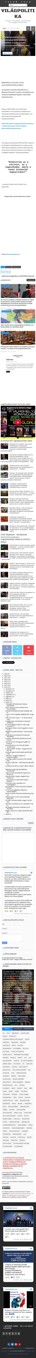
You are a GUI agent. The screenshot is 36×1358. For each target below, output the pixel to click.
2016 (5, 687)
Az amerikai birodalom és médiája (12, 958)
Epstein (14, 1067)
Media (14, 1103)
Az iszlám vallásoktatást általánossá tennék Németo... (18, 739)
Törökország (17, 1134)
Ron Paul (17, 1119)
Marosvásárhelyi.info (13, 254)
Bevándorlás (7, 1048)
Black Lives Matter (18, 1051)
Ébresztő (14, 1140)
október (8, 693)
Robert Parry (7, 1119)
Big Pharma (17, 1048)
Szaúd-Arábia (22, 1125)
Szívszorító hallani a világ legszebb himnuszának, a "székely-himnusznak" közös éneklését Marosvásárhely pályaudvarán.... (18, 126)
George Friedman (18, 1079)
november (9, 691)
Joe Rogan (6, 1094)
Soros (5, 1122)
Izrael (11, 1091)
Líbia (16, 1100)
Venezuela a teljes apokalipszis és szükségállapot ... (15, 784)
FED (29, 1070)
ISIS (16, 1085)
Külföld (27, 1097)
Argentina (15, 1042)
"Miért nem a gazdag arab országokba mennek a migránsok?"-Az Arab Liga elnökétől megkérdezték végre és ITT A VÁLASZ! (18, 625)
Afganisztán (25, 1033)
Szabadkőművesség (9, 1125)
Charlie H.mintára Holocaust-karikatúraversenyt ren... (19, 794)
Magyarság (6, 1103)
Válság (29, 1137)
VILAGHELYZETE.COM (19, 1348)
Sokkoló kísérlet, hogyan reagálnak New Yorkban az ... (17, 777)
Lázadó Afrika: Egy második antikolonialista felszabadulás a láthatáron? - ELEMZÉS (21, 467)
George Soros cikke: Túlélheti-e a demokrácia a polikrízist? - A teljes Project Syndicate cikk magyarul (22, 493)
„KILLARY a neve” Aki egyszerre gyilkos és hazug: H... (17, 742)
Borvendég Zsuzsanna (21, 1054)
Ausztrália (6, 1045)
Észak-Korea (7, 1143)
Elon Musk (6, 1067)
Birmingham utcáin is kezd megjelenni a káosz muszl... (19, 728)
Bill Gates (6, 1051)
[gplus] (11, 2)
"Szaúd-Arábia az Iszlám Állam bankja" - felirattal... (17, 780)
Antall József (6, 286)
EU (23, 1064)
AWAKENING (15, 1033)
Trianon (29, 1128)
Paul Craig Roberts (9, 1116)
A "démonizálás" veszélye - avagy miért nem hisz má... (18, 749)
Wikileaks (6, 1140)
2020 (5, 679)
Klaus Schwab (24, 1094)
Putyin (26, 1116)
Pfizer (20, 1116)
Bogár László (7, 1054)
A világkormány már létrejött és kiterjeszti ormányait (17, 722)
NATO (4, 1106)
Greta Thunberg (18, 1082)
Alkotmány (5, 333)
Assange (23, 1042)
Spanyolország (14, 1122)
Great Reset (7, 1082)
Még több (31, 280)
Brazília (13, 1057)
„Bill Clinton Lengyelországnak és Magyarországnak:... (15, 756)
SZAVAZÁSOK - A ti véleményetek (28, 1029)
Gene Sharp (22, 1076)
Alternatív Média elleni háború (13, 1039)
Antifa (27, 1039)
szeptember (9, 694)
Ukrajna (5, 1137)
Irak (25, 1088)
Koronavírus (7, 1097)
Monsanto (28, 1103)
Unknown (9, 360)
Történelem (6, 1134)
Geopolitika (7, 1079)
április (7, 814)
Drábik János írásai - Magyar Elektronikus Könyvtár (17, 959)
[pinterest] (14, 2)
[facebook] (6, 2)
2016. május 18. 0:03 (12, 361)
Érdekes (22, 1140)
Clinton (16, 1060)
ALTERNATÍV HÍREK (5, 1351)
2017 (5, 685)
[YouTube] (23, 1343)
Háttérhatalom (7, 1085)
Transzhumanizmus (18, 1128)
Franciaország (21, 1073)
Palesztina (27, 1112)
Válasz (8, 371)
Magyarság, (24, 50)
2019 (5, 681)
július (7, 698)
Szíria (30, 1125)
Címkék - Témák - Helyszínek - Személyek (7, 1029)
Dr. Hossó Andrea (26, 1060)
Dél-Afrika (17, 1064)
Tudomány (25, 1131)
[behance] (24, 2)
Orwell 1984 (18, 1112)
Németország (24, 1106)
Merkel (20, 1103)
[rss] (22, 2)
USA (25, 1134)
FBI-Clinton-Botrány (19, 1070)
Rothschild (25, 1119)
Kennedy (14, 1094)
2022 (5, 676)
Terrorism (6, 1128)
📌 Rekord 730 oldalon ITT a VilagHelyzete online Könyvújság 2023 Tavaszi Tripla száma (21, 634)
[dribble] (19, 1)
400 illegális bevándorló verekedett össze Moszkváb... (17, 808)
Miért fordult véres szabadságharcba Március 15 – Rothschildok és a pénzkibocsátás (17, 326)
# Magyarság (16, 267)
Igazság (21, 1085)
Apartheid (6, 1042)
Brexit (20, 1057)
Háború (27, 1082)
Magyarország (6, 311)
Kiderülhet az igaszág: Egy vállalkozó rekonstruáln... (16, 770)
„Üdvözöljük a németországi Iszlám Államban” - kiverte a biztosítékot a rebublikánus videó (22, 547)
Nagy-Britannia (13, 1106)
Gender (13, 1076)
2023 (5, 674)
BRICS (14, 1045)
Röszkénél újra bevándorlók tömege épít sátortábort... (17, 735)
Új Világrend (18, 1146)
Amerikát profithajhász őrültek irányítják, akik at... (18, 711)
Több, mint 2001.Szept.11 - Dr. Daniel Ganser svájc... (18, 718)
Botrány (5, 1057)
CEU (25, 1057)
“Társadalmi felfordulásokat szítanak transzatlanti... (16, 704)
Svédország (25, 1122)
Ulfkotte (13, 1137)
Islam (5, 1091)
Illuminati (6, 1088)
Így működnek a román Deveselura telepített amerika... (18, 787)
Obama (5, 1109)
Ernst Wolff (23, 1067)
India (13, 1088)
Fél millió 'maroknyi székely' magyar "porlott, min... (18, 801)
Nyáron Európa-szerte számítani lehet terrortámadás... (16, 708)
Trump (5, 1131)
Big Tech (25, 1048)
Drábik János (7, 1064)
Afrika (5, 1036)
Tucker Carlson (14, 1131)
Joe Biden (24, 1091)
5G (4, 1033)
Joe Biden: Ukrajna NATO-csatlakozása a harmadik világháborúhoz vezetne (19, 485)
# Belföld (8, 267)
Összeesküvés (7, 1146)
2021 (5, 678)
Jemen (17, 1091)
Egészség (29, 1064)
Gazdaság (6, 1076)
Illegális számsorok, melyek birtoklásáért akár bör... (18, 811)
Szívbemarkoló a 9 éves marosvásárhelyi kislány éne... (17, 797)
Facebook (6, 1073)
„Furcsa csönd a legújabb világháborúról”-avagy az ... (19, 715)
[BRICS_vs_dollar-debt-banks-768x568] (10, 537)
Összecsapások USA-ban (21, 1143)
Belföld (20, 1045)
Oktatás (11, 1109)
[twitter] (8, 2)
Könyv (21, 1097)
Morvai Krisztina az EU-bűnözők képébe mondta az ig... (17, 746)
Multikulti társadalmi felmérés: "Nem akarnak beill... (18, 732)
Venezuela (21, 1137)
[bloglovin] (16, 2)
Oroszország (7, 1112)
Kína (15, 1097)
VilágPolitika (18, 13)
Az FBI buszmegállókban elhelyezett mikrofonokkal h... (16, 790)
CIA (30, 1057)
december (9, 689)
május (7, 702)
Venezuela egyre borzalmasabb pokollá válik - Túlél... (18, 753)
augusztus (9, 696)
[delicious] (30, 2)
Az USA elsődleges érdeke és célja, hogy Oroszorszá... (17, 725)
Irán (30, 1088)
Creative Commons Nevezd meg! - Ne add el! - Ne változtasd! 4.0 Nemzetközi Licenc (17, 1194)
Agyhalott (12, 1036)
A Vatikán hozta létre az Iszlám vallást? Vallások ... (19, 766)
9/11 (8, 1033)
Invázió (19, 1088)
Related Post (6, 280)
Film (13, 1073)
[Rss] (26, 1343)
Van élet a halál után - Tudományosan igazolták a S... (19, 763)
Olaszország (21, 1109)
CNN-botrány (7, 1060)
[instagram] (27, 2)
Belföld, (18, 50)
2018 (5, 683)
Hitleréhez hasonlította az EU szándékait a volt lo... (19, 804)
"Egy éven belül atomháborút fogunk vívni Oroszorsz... (17, 773)
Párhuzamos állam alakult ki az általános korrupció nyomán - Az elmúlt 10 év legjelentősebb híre (18, 347)
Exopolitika (7, 1070)
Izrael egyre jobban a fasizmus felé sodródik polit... (18, 759)
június (7, 700)
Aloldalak (18, 1029)
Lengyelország (8, 1100)
